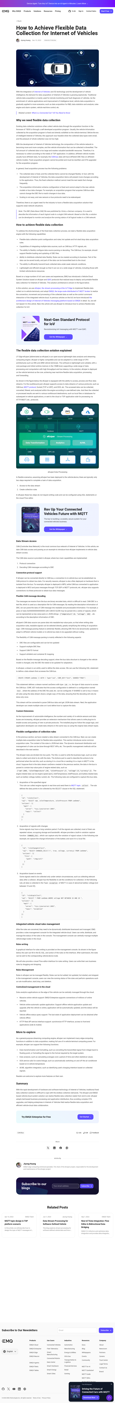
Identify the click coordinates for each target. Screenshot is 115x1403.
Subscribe (85, 1186)
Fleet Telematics (52, 1349)
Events (84, 1356)
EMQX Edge (33, 1352)
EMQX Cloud (33, 1345)
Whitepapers (86, 1352)
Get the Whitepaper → (58, 337)
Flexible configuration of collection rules (36, 731)
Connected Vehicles (54, 1345)
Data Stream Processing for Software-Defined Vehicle (55, 1222)
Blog (83, 1349)
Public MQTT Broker (89, 1382)
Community (86, 1360)
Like (80, 1133)
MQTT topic (76, 785)
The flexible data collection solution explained (44, 350)
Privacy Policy (46, 1398)
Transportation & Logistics (70, 1361)
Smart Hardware (53, 1366)
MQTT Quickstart (88, 1370)
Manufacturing (69, 1349)
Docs (83, 1345)
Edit (86, 1133)
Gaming (67, 1373)
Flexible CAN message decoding (30, 596)
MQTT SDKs (86, 1378)
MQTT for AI (86, 1366)
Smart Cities (51, 1373)
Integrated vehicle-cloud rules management (38, 924)
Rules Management (25, 970)
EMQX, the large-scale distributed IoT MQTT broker (69, 291)
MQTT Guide (86, 1374)
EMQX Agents (34, 1363)
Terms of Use (37, 1398)
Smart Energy (51, 1370)
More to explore (25, 1032)
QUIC (49, 280)
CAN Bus (21, 1133)
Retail (66, 1370)
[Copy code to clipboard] (96, 678)
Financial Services (70, 1366)
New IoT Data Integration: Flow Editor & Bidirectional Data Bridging (95, 1224)
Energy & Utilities (70, 1352)
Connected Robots (53, 1358)
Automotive (68, 1345)
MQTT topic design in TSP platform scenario (16, 1222)
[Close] (111, 1384)
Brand (101, 1371)
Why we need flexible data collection (38, 120)
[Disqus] (57, 1280)
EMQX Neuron (34, 1356)
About (101, 1345)
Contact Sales (91, 11)
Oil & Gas (67, 1356)
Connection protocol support (29, 573)
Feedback (95, 1133)
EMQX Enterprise (35, 1349)
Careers (102, 1356)
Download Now (89, 1397)
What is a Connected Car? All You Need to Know (51, 113)
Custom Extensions (25, 711)
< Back (18, 21)
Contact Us (103, 1368)
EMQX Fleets (33, 1366)
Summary (22, 1083)
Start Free (105, 11)
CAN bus (54, 157)
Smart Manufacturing (52, 1353)
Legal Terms (103, 1364)
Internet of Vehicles (50, 40)
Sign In (81, 11)
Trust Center (103, 1360)
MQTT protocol (30, 387)
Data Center (51, 1362)
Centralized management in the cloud (33, 987)
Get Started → (85, 1117)
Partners (102, 1352)
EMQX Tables (34, 1370)
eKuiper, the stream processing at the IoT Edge (53, 288)
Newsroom (103, 1349)
